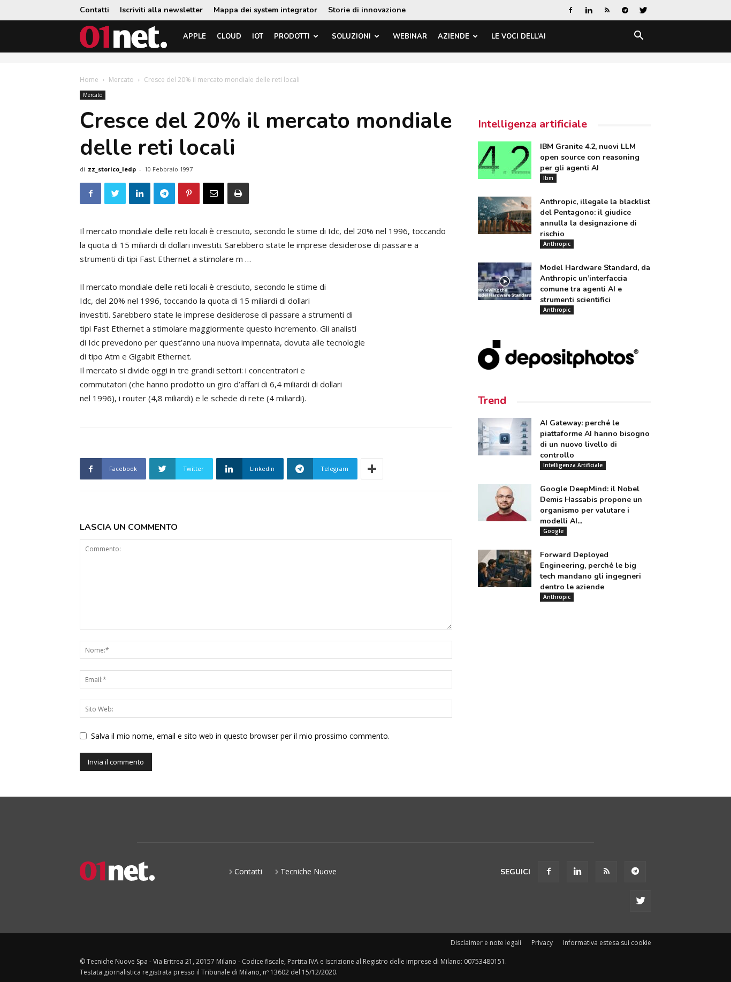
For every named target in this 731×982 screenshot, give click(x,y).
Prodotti (292, 36)
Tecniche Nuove (308, 871)
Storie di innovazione (367, 10)
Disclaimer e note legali (486, 942)
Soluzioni (351, 36)
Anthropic (556, 244)
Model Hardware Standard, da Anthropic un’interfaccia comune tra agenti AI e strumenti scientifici (595, 284)
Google (553, 531)
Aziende (453, 36)
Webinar (410, 36)
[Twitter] (643, 10)
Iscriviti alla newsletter (161, 10)
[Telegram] (625, 10)
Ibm (548, 178)
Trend (492, 400)
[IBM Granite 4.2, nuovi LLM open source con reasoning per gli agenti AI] (504, 160)
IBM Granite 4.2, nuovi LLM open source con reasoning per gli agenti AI (589, 157)
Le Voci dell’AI (518, 36)
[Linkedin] (589, 10)
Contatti (94, 10)
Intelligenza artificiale (532, 124)
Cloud (229, 36)
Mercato (121, 79)
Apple (194, 36)
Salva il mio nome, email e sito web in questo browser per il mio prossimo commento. (240, 736)
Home (89, 79)
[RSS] (607, 10)
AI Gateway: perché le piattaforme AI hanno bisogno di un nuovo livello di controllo (595, 439)
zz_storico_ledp (112, 169)
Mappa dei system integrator (265, 10)
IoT (257, 36)
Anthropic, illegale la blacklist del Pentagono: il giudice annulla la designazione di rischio (595, 218)
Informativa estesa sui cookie (607, 942)
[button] (638, 37)
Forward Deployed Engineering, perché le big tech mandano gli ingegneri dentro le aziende (590, 571)
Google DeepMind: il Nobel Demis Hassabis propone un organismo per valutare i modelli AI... (591, 505)
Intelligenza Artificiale (573, 465)
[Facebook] (570, 10)
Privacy (542, 942)
